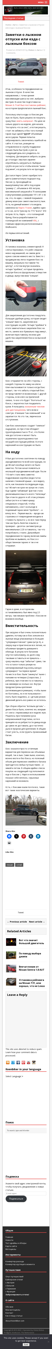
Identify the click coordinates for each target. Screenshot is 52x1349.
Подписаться (16, 1199)
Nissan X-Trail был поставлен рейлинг (25, 105)
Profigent (7, 1333)
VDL (35, 220)
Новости (9, 1240)
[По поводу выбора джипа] (11, 957)
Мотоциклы (10, 1249)
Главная (9, 1237)
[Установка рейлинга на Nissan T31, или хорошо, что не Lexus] (11, 984)
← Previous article (17, 921)
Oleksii (31, 50)
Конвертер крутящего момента (20, 1264)
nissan (10, 864)
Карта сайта (11, 1246)
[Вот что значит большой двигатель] (11, 944)
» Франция (10, 1291)
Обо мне (9, 1306)
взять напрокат (25, 121)
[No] (48, 1341)
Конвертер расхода (14, 1261)
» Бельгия (9, 1285)
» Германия (10, 1288)
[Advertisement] (26, 888)
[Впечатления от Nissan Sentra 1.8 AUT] (11, 970)
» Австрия (9, 1282)
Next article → (37, 921)
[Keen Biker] (26, 10)
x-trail (19, 864)
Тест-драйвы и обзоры (15, 1243)
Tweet (21, 81)
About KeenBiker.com (14, 1320)
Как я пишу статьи (13, 1315)
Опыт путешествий (14, 1276)
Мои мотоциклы (12, 1310)
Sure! (26, 1345)
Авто (39, 50)
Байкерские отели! (14, 1279)
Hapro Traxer (25, 207)
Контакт (9, 1313)
